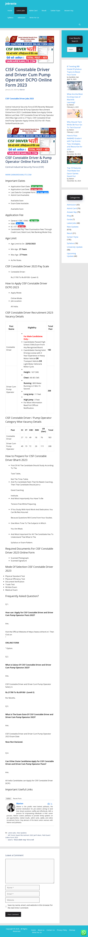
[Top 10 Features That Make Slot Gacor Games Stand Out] (75, 160)
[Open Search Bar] (80, 24)
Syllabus (10, 17)
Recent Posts (17, 798)
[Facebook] (48, 804)
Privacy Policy (62, 930)
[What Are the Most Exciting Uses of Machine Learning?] (75, 86)
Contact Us (51, 930)
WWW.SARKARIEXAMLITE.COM (18, 174)
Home (10, 10)
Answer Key (68, 10)
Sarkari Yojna (55, 10)
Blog (69, 215)
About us (41, 930)
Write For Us (34, 17)
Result (44, 10)
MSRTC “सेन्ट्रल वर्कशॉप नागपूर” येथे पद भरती (21, 840)
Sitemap (72, 930)
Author (8, 798)
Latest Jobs (20, 10)
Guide (69, 219)
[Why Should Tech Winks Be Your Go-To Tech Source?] (75, 114)
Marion (19, 803)
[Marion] (11, 811)
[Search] (80, 49)
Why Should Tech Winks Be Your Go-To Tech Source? (75, 125)
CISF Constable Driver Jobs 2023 (19, 98)
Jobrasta (10, 3)
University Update (74, 247)
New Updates (22, 833)
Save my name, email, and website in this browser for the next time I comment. (30, 906)
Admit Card (33, 10)
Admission (21, 17)
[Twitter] (51, 804)
